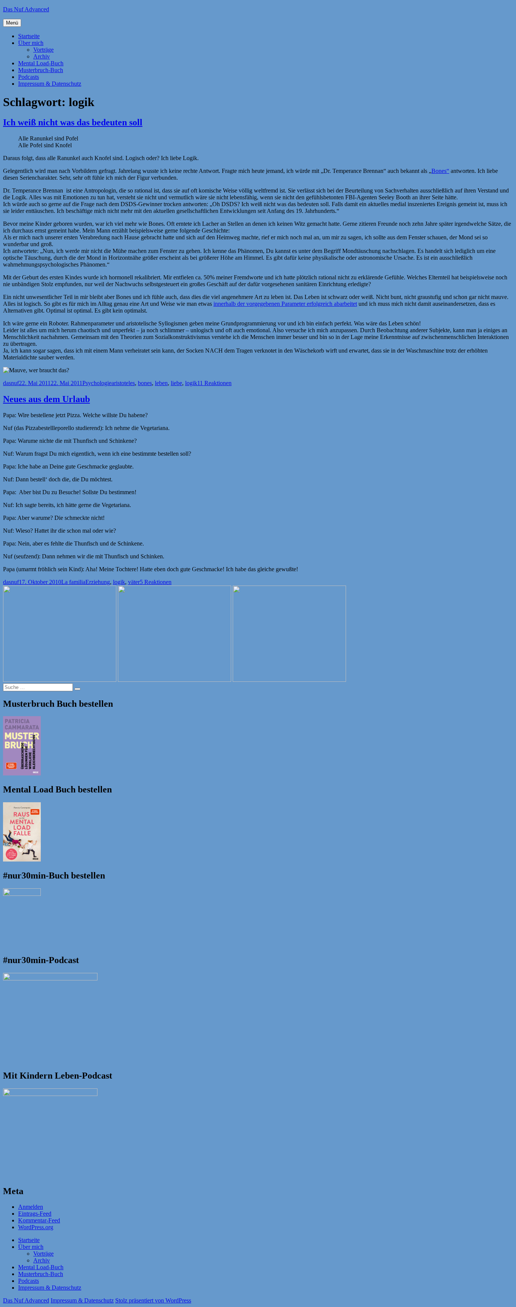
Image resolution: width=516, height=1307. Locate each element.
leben (161, 383)
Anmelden (30, 1207)
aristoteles (123, 383)
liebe (176, 383)
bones (145, 383)
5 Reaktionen (155, 582)
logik (191, 383)
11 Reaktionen (214, 383)
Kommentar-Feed (39, 1220)
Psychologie (96, 383)
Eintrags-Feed (34, 1213)
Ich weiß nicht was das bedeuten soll (72, 122)
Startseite (29, 36)
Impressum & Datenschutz (49, 83)
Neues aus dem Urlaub (46, 399)
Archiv (41, 56)
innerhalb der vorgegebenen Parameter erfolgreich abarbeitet (285, 304)
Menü (12, 23)
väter (134, 582)
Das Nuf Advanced (26, 9)
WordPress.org (35, 1227)
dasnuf (11, 383)
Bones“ (440, 171)
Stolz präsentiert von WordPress (153, 1300)
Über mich (30, 43)
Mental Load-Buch (40, 63)
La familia (73, 582)
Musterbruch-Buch (40, 70)
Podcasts (28, 77)
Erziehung (97, 582)
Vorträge (43, 49)
